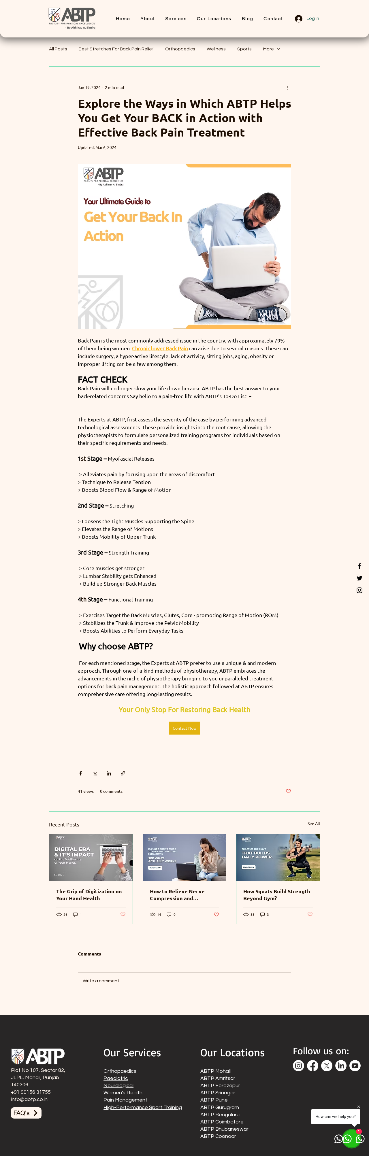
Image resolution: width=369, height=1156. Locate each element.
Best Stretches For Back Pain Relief (116, 49)
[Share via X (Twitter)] (94, 773)
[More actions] (287, 87)
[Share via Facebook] (80, 773)
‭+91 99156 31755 (31, 1092)
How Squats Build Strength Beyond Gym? (276, 894)
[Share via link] (123, 773)
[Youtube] (355, 1065)
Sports (244, 49)
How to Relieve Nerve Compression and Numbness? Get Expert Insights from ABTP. (178, 895)
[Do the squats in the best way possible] (278, 857)
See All (314, 823)
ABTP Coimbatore (222, 1122)
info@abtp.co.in (29, 1099)
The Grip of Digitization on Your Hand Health (89, 894)
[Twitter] (359, 578)
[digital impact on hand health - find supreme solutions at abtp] (91, 857)
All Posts (58, 49)
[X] (326, 1065)
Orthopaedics (180, 49)
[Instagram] (359, 590)
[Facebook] (359, 566)
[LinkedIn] (341, 1065)
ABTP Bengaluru (220, 1114)
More (268, 49)
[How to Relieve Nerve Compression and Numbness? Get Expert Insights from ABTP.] (184, 857)
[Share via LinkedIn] (109, 773)
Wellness (216, 49)
